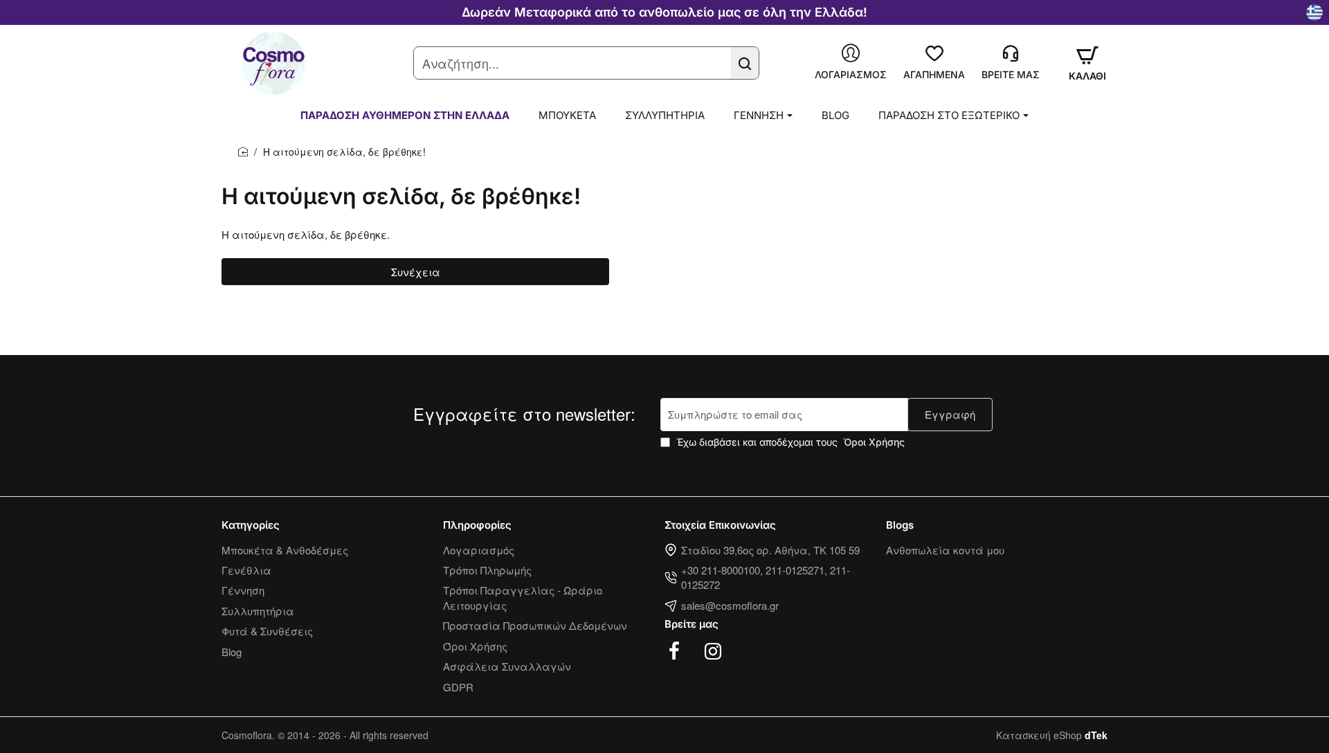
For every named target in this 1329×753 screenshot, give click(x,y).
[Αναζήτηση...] (745, 63)
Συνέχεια (415, 271)
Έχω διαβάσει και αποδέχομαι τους (789, 442)
